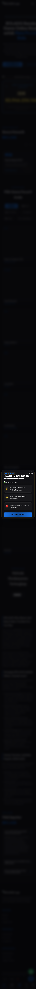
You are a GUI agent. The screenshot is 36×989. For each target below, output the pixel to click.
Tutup (30, 473)
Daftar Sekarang (18, 515)
